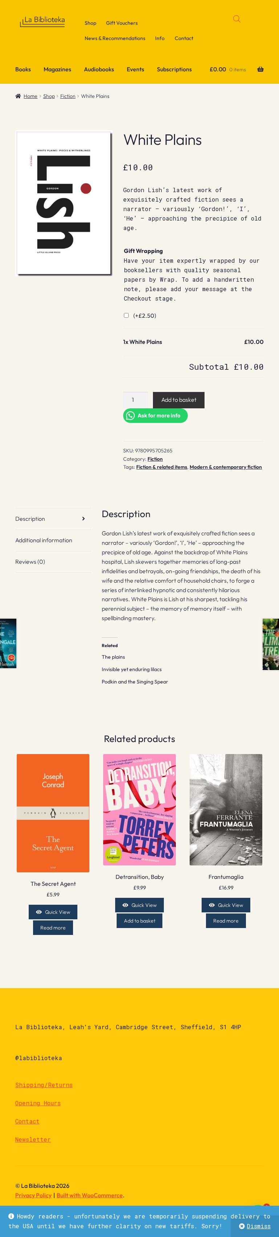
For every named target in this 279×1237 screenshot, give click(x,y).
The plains (113, 657)
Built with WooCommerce (90, 1195)
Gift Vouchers (122, 23)
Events (135, 69)
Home (30, 96)
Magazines (57, 69)
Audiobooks (99, 69)
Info (160, 38)
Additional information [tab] (43, 540)
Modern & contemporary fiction (226, 467)
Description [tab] (30, 518)
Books (23, 69)
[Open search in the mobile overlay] (236, 18)
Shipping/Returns (44, 1085)
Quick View (57, 912)
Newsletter (33, 1139)
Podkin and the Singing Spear (135, 681)
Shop (90, 23)
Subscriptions (174, 69)
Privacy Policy (33, 1195)
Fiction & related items (161, 467)
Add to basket (179, 399)
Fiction (68, 96)
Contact (184, 38)
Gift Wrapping (143, 250)
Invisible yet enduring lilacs (132, 669)
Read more (53, 927)
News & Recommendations (115, 38)
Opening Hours (38, 1103)
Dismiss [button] (259, 1226)
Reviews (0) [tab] (30, 561)
